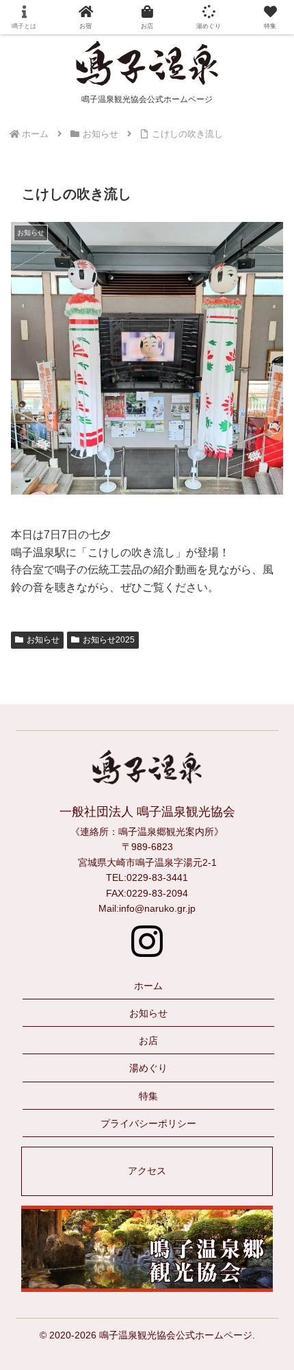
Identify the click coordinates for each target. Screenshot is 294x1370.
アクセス (147, 1170)
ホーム (148, 985)
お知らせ (43, 640)
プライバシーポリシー (148, 1123)
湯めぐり (148, 1067)
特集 (148, 1096)
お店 (148, 1040)
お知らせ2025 (109, 640)
